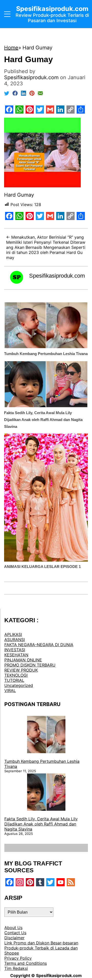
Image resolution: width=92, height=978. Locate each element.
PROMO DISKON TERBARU (29, 665)
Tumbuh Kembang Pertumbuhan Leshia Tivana (46, 353)
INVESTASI (14, 649)
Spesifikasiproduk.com (57, 276)
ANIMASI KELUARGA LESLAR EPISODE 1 (42, 566)
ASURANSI (14, 639)
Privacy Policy (18, 958)
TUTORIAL (14, 680)
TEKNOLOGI (16, 675)
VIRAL (10, 690)
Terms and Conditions (25, 963)
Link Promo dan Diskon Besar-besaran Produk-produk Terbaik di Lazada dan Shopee (41, 948)
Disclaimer (14, 937)
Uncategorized (18, 685)
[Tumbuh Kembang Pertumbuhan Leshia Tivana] (46, 735)
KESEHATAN (16, 654)
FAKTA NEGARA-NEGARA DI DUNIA (38, 644)
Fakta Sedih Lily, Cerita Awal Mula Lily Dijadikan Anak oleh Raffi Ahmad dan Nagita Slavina (43, 420)
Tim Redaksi (16, 968)
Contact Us (15, 932)
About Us (13, 927)
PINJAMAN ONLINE (23, 659)
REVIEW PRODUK (21, 670)
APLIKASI (13, 634)
